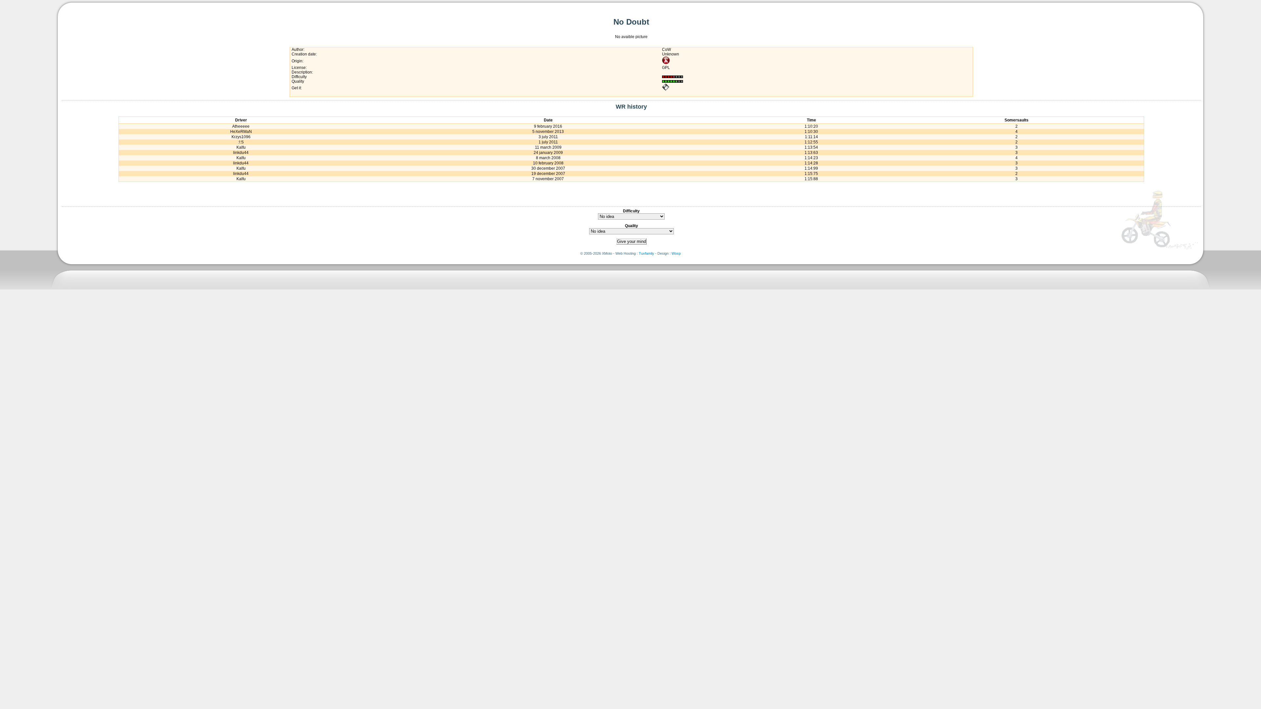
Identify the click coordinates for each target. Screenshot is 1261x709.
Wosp (676, 253)
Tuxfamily (646, 253)
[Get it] (665, 89)
